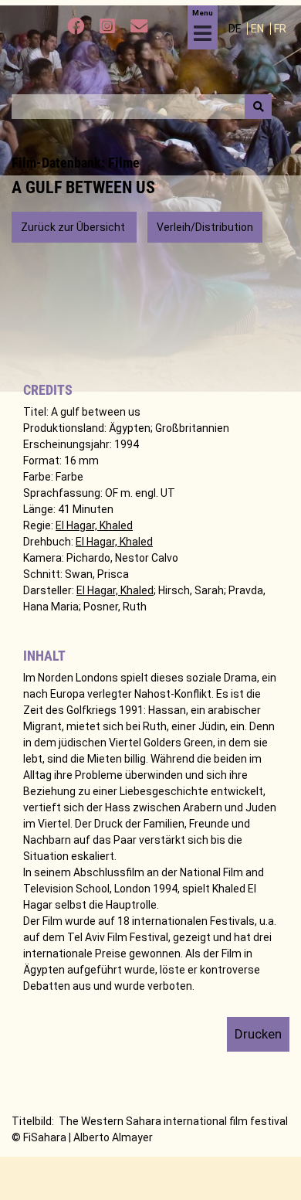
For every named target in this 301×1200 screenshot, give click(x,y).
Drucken (258, 1034)
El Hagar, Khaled (94, 525)
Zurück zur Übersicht (74, 227)
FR (280, 28)
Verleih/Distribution (205, 227)
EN (258, 28)
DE (236, 28)
